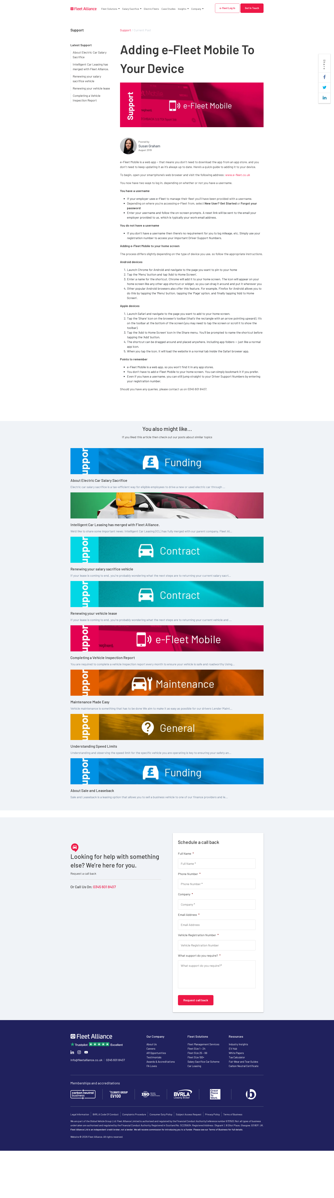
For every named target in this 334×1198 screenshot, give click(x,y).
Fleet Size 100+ (196, 1057)
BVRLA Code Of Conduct (106, 1114)
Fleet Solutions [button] (109, 8)
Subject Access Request (188, 1114)
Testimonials (153, 1057)
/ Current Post (141, 30)
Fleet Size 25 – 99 (197, 1052)
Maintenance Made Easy (89, 702)
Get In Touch (252, 8)
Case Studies (168, 8)
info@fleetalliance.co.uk (86, 1060)
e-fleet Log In (227, 8)
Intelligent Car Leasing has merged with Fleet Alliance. (91, 66)
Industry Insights (238, 1044)
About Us (151, 1044)
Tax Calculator (237, 1057)
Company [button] (196, 8)
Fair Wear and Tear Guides (243, 1061)
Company (185, 894)
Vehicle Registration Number (198, 935)
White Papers (236, 1052)
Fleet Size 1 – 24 (196, 1048)
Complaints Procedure (134, 1114)
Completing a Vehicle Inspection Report (86, 98)
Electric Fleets (151, 8)
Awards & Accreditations (160, 1061)
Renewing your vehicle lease (91, 88)
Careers (150, 1048)
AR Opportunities (156, 1052)
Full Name (186, 853)
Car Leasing (194, 1066)
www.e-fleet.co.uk (237, 175)
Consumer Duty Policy (161, 1114)
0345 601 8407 (104, 886)
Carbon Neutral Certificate (244, 1066)
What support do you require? (199, 955)
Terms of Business (232, 1114)
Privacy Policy (212, 1114)
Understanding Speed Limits (93, 746)
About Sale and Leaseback (92, 790)
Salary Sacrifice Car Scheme (204, 1061)
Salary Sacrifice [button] (130, 8)
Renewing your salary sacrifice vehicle (87, 78)
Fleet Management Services (203, 1044)
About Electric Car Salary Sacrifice (89, 54)
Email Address (189, 915)
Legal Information (79, 1114)
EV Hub (233, 1048)
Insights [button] (182, 8)
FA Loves (151, 1066)
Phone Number (189, 874)
